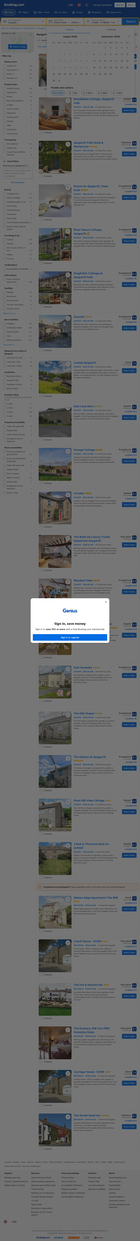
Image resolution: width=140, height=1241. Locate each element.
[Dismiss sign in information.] (105, 602)
